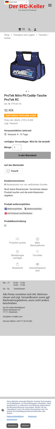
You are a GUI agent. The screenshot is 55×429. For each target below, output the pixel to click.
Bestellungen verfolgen (17, 256)
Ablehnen (25, 426)
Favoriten (37, 255)
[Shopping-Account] (35, 29)
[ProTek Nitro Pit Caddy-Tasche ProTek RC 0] (27, 66)
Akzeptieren (12, 426)
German (13, 2)
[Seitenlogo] (27, 24)
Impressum (32, 416)
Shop (6, 35)
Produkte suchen (17, 242)
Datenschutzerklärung (15, 416)
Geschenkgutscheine (37, 269)
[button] (13, 171)
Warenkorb (17, 268)
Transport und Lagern (24, 35)
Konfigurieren (12, 420)
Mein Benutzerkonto (37, 244)
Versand (13, 123)
